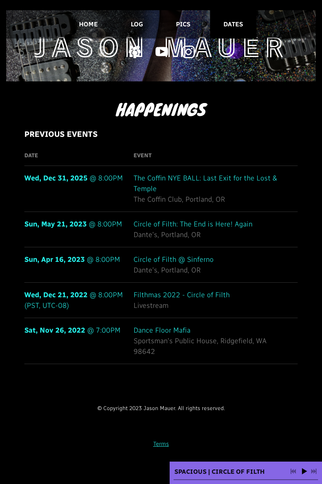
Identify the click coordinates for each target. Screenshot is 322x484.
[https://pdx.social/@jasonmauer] (135, 52)
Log (137, 24)
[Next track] (313, 471)
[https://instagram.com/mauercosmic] (188, 52)
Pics (183, 24)
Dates (233, 24)
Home (88, 24)
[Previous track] (293, 471)
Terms (161, 443)
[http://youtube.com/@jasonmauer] (162, 52)
